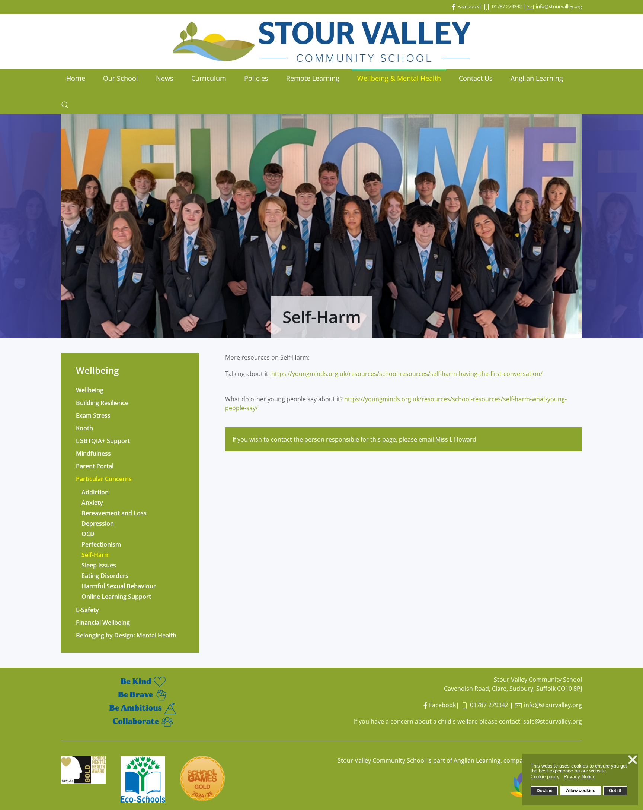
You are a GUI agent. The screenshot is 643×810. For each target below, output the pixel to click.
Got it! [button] (615, 790)
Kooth (84, 428)
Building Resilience (102, 403)
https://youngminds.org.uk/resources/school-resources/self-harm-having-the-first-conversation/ (407, 374)
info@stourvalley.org (559, 6)
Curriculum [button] (208, 78)
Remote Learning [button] (312, 78)
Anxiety (92, 503)
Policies (256, 78)
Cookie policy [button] (545, 776)
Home (75, 78)
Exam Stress (93, 415)
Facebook (468, 6)
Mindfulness (93, 453)
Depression (97, 523)
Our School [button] (120, 78)
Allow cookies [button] (580, 790)
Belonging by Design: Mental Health (126, 635)
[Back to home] (321, 41)
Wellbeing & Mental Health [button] (399, 78)
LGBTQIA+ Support (103, 441)
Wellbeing (89, 390)
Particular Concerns (104, 479)
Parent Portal (94, 466)
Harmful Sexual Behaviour (118, 586)
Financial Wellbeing (103, 622)
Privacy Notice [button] (579, 776)
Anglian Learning (537, 78)
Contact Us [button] (476, 78)
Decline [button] (545, 790)
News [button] (164, 78)
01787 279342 (507, 6)
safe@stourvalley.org (552, 721)
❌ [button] (632, 760)
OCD (88, 534)
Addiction (95, 492)
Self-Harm (95, 555)
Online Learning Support (116, 596)
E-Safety (87, 610)
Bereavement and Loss (114, 513)
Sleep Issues (98, 565)
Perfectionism (101, 544)
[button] (64, 104)
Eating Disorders (104, 576)
